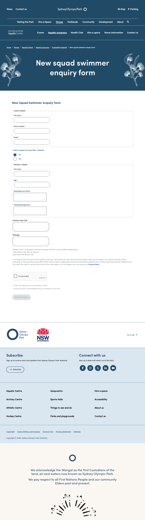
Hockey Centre (13, 416)
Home (9, 48)
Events (40, 33)
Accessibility (101, 399)
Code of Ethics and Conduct (28, 432)
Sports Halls (56, 399)
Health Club (77, 33)
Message (16, 235)
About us (99, 408)
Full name (17, 115)
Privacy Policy (93, 264)
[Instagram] (90, 368)
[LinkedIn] (106, 368)
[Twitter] (98, 368)
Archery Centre (14, 399)
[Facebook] (83, 368)
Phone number (19, 126)
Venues (16, 48)
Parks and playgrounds (62, 416)
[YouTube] (113, 368)
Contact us (21, 9)
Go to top (132, 335)
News (9, 9)
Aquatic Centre (27, 48)
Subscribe (17, 370)
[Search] (128, 22)
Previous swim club (20, 220)
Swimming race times (22, 191)
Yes (20, 159)
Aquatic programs (57, 33)
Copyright (10, 432)
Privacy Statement (63, 432)
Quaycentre (56, 391)
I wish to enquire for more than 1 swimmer (28, 150)
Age (15, 180)
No (20, 155)
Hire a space (93, 33)
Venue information (113, 33)
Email (16, 137)
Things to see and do (61, 408)
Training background (22, 205)
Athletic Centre (14, 408)
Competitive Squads (59, 48)
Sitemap (77, 432)
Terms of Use (48, 432)
